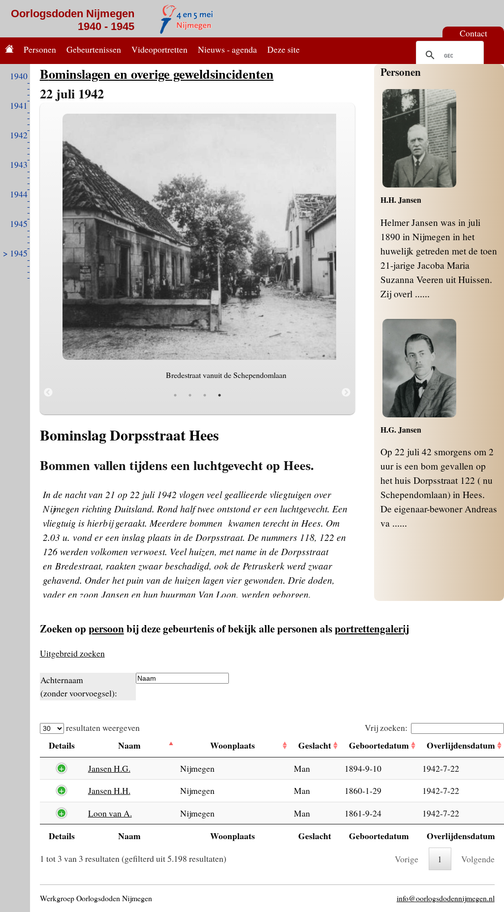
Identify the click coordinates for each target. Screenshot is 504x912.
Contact (473, 33)
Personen (40, 49)
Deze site (283, 49)
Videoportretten (159, 49)
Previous (48, 393)
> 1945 (15, 253)
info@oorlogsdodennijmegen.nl (446, 898)
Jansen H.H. (109, 790)
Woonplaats (232, 745)
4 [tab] (219, 395)
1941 (19, 105)
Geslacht (314, 745)
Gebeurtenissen (93, 49)
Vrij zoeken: (386, 727)
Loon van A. (110, 813)
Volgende (478, 859)
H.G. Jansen (400, 429)
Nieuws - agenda (227, 49)
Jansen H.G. (109, 768)
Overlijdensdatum (461, 745)
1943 (19, 164)
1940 (19, 76)
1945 (19, 223)
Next (346, 393)
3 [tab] (205, 395)
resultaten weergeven (102, 727)
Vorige (406, 859)
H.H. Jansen (400, 199)
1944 (19, 194)
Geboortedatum (379, 745)
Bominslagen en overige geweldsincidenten (157, 73)
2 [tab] (190, 395)
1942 (19, 135)
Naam (129, 745)
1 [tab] (175, 395)
